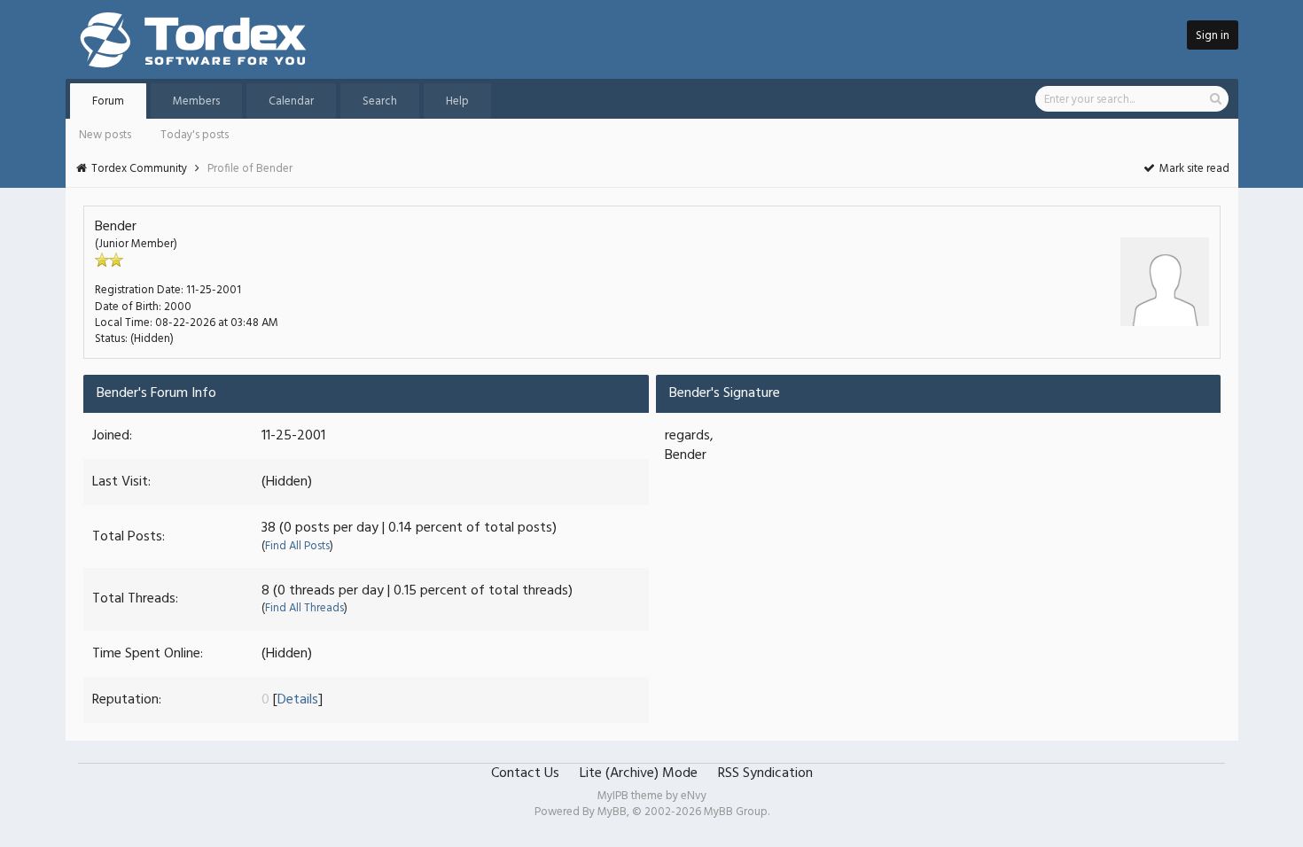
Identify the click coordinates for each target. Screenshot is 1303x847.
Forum (108, 101)
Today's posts (194, 135)
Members (196, 101)
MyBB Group (736, 812)
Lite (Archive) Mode (639, 773)
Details (297, 699)
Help (457, 101)
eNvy (693, 796)
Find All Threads (304, 608)
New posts (105, 135)
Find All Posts (297, 546)
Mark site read (1193, 168)
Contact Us (525, 773)
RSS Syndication (765, 773)
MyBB (612, 812)
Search (380, 101)
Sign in (1212, 36)
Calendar (291, 101)
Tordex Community (139, 168)
